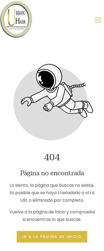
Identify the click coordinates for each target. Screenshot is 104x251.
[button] (98, 20)
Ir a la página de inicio (52, 236)
